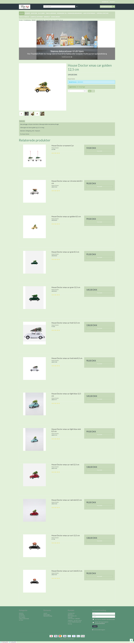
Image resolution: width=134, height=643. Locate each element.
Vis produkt (99, 151)
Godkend (95, 626)
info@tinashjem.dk (76, 622)
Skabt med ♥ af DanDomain (67, 639)
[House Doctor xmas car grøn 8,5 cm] (34, 266)
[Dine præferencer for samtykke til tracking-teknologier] (131, 640)
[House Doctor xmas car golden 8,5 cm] (34, 230)
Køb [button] (93, 91)
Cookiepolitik (13, 642)
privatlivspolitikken (100, 623)
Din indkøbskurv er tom (106, 6)
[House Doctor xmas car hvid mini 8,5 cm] (34, 372)
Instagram (102, 629)
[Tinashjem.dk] (30, 7)
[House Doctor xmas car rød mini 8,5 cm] (34, 514)
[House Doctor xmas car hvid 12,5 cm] (34, 337)
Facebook (95, 629)
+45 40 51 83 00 (77, 620)
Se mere (21, 620)
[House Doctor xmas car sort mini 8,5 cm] (34, 585)
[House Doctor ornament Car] (34, 160)
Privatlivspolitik (5, 642)
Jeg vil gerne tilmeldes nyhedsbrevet (105, 619)
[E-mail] (103, 616)
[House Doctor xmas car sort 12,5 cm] (34, 549)
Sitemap (70, 624)
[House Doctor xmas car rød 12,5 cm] (34, 479)
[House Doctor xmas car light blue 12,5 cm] (34, 408)
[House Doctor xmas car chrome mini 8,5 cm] (34, 195)
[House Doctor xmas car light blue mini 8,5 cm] (34, 443)
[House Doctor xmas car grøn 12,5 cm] (34, 301)
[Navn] (103, 613)
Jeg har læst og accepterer (101, 622)
